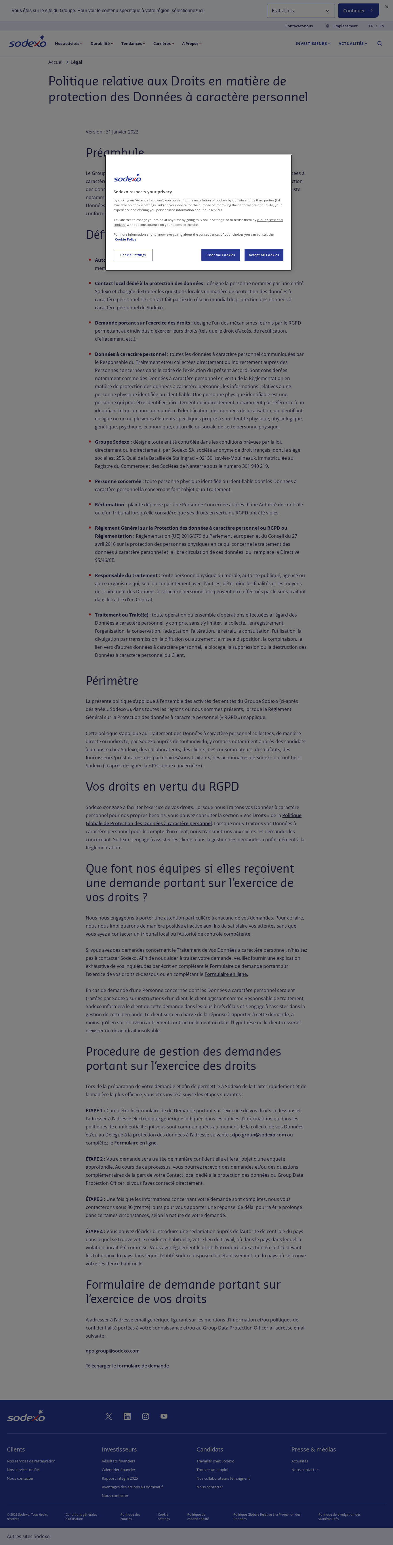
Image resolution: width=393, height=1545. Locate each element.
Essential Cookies (221, 255)
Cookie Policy (125, 239)
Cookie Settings (133, 255)
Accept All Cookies (264, 255)
